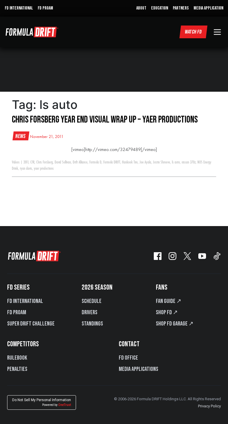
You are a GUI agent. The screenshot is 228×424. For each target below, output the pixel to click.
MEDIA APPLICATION (208, 8)
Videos (16, 162)
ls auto (176, 162)
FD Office (128, 357)
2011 (25, 162)
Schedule (92, 301)
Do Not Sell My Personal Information (41, 402)
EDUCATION (159, 8)
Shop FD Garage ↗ (175, 323)
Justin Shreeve (161, 162)
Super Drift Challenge (31, 323)
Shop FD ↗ (167, 312)
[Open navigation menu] (217, 32)
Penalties (17, 369)
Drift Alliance (80, 162)
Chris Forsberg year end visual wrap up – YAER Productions (105, 120)
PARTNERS (181, 8)
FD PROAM (45, 8)
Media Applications (138, 369)
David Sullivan (63, 162)
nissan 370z (189, 162)
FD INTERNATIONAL (19, 8)
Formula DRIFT (111, 162)
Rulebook (17, 357)
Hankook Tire (130, 162)
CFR (32, 162)
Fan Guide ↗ (168, 301)
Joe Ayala (145, 162)
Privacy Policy (209, 406)
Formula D (95, 162)
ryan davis (26, 168)
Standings (92, 323)
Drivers (89, 312)
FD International (25, 301)
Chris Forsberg (44, 162)
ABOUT (141, 8)
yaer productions (44, 168)
